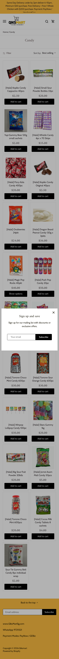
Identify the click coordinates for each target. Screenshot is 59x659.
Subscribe (43, 337)
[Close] (53, 312)
